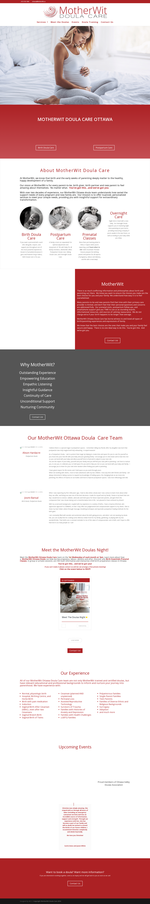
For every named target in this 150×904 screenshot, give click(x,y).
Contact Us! (112, 340)
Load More (75, 640)
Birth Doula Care (46, 147)
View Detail (83, 626)
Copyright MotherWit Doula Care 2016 (47, 901)
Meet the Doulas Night (73, 617)
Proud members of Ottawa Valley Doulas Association (114, 783)
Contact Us (107, 22)
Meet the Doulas (60, 22)
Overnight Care (118, 215)
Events (75, 22)
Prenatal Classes (89, 236)
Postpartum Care (104, 147)
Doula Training (90, 22)
